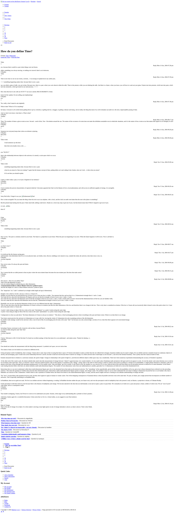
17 (5, 34)
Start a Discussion (9, 476)
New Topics (7, 15)
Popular (6, 12)
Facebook (7, 505)
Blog (5, 502)
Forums (6, 4)
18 (5, 36)
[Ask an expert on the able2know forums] (13, 1)
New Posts (7, 19)
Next (5, 38)
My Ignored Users (9, 491)
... (4, 31)
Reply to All (7, 42)
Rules (6, 500)
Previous (6, 25)
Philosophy (12, 55)
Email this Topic (5, 57)
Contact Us (7, 506)
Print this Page (15, 57)
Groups (6, 6)
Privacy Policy (37, 510)
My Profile (7, 488)
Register (33, 1)
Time (7, 55)
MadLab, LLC (16, 510)
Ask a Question (8, 475)
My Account (8, 486)
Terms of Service (26, 510)
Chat (5, 479)
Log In (27, 1)
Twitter (6, 503)
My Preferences (8, 490)
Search (39, 1)
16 (5, 33)
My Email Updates (9, 493)
